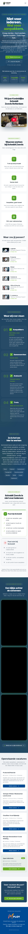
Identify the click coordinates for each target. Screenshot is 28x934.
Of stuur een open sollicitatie (14, 65)
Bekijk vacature (13, 786)
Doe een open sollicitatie (15, 898)
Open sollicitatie (13, 868)
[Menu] (25, 3)
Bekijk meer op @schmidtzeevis (14, 745)
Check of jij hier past (15, 57)
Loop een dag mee (15, 61)
